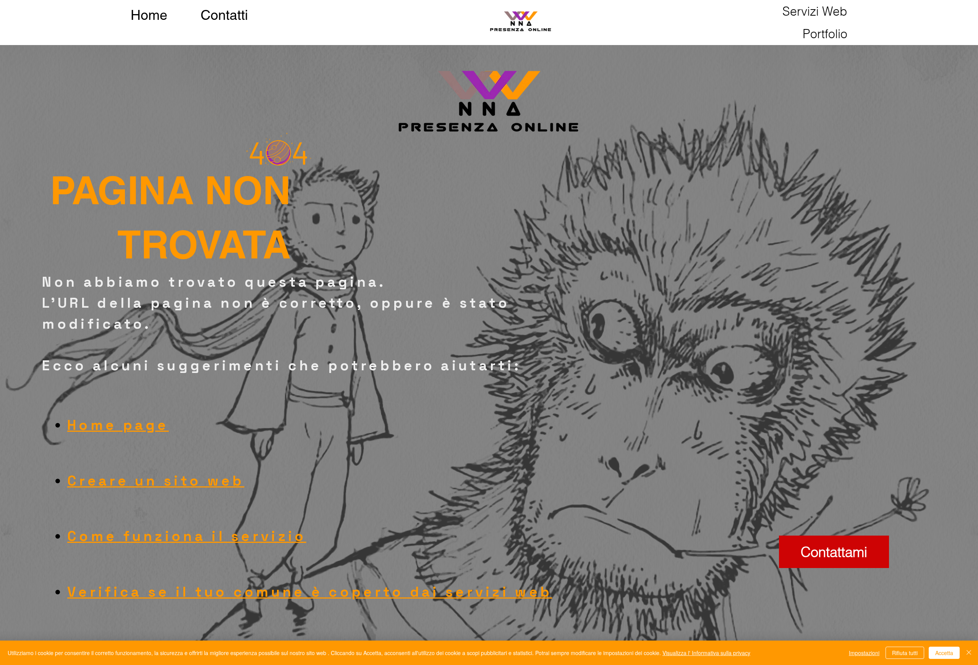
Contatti (224, 15)
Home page (118, 425)
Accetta (944, 653)
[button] (814, 11)
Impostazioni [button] (864, 653)
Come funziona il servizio (186, 536)
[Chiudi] (968, 653)
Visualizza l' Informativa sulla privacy (706, 653)
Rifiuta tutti (905, 653)
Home (149, 15)
